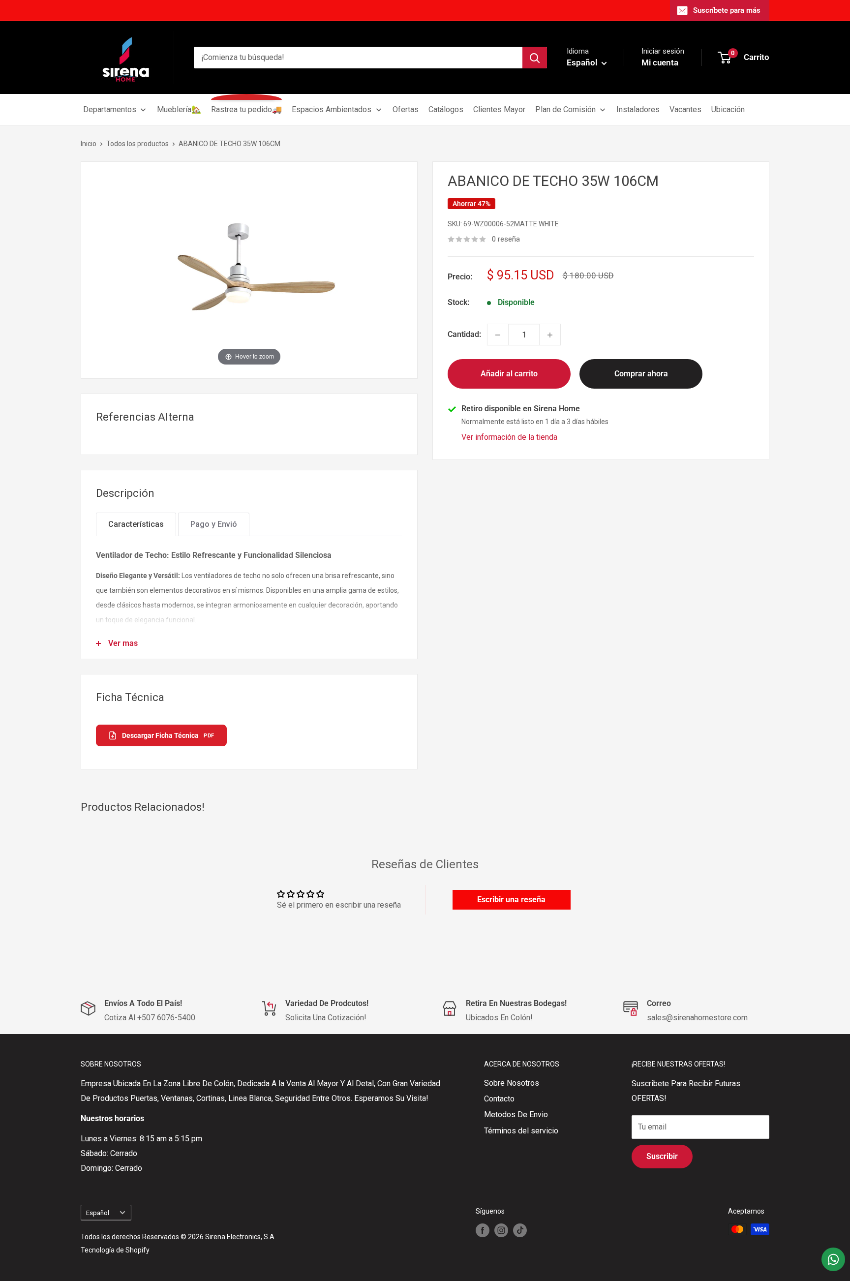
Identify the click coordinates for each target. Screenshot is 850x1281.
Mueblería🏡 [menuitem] (179, 109)
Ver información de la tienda (509, 437)
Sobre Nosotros (511, 1083)
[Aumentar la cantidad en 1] (550, 335)
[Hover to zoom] (249, 269)
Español (97, 1213)
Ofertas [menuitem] (406, 109)
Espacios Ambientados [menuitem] (331, 109)
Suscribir (662, 1156)
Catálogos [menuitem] (445, 109)
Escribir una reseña (511, 899)
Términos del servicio (521, 1130)
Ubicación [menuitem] (728, 109)
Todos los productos (137, 144)
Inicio (88, 144)
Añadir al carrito (509, 374)
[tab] (136, 524)
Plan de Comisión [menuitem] (565, 109)
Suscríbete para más (726, 10)
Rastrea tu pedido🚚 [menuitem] (246, 109)
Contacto (499, 1098)
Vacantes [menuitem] (685, 109)
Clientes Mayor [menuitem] (499, 109)
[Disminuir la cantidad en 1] (497, 335)
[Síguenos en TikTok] (520, 1230)
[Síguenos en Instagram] (501, 1230)
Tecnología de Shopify (115, 1250)
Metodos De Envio (516, 1114)
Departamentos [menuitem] (109, 109)
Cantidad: (464, 334)
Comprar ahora (641, 374)
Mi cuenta (659, 62)
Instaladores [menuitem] (638, 109)
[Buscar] (534, 57)
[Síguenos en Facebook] (482, 1230)
